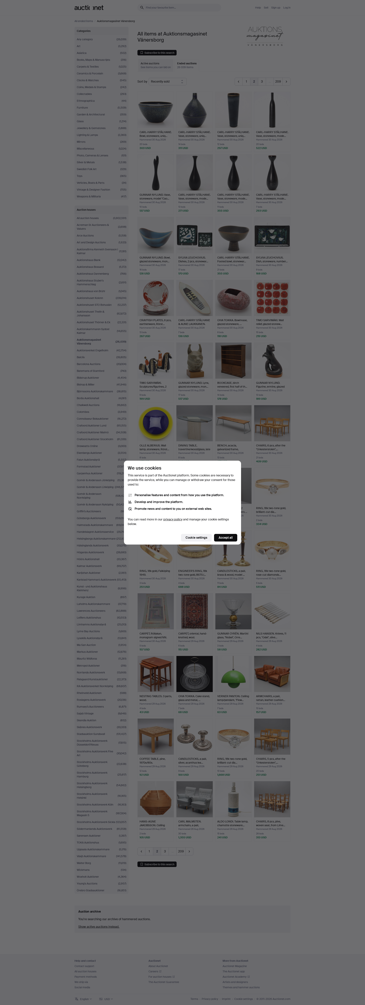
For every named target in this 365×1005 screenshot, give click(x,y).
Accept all (226, 538)
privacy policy (172, 519)
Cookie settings (196, 538)
